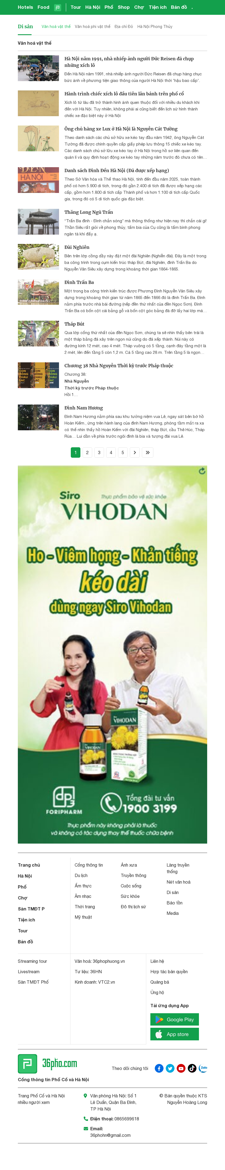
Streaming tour (32, 961)
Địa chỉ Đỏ (124, 26)
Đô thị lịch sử (133, 906)
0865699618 (126, 1118)
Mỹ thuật (83, 917)
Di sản (25, 26)
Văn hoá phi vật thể (92, 26)
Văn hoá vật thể (56, 26)
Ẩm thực (83, 885)
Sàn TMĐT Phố (33, 982)
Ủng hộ (157, 992)
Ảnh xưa (129, 864)
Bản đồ (179, 7)
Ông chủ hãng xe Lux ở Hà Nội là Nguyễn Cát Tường (121, 129)
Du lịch (81, 875)
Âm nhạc (83, 896)
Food (43, 7)
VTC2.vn (106, 982)
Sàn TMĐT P (31, 908)
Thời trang (85, 906)
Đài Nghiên (76, 247)
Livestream (29, 971)
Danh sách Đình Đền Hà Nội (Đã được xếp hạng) (116, 170)
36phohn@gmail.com (110, 1135)
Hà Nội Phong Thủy (154, 26)
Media (173, 913)
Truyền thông (133, 875)
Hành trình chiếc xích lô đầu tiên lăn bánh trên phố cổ (124, 93)
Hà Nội (92, 7)
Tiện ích (158, 7)
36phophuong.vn (109, 961)
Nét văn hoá (178, 881)
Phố (109, 7)
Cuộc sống (131, 885)
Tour (76, 7)
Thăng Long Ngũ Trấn (88, 212)
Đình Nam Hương (83, 408)
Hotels (25, 7)
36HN (96, 971)
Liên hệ (157, 961)
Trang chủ (29, 864)
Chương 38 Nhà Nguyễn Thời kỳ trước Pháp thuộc (118, 365)
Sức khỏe (130, 896)
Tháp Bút (74, 324)
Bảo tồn (174, 902)
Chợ (139, 7)
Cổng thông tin (89, 864)
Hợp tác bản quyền (169, 971)
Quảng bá (159, 982)
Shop (124, 7)
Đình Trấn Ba (79, 282)
